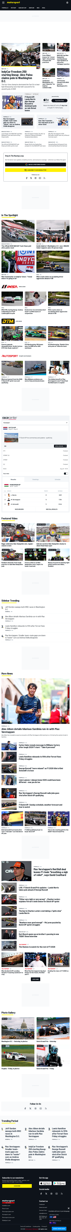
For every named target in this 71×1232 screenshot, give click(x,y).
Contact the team (44, 1210)
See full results (51, 509)
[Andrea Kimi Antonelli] (8, 504)
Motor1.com (5, 1208)
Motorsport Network (31, 1229)
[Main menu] (3, 2)
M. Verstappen (15, 499)
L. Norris (13, 495)
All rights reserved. (44, 1229)
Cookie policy (36, 1226)
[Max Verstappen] (8, 499)
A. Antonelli (14, 504)
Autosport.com (6, 1214)
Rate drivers (19, 509)
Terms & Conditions (25, 1226)
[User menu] (67, 2)
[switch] (65, 474)
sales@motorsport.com (46, 1213)
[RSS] (44, 178)
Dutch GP (12, 427)
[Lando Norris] (8, 495)
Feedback (42, 1204)
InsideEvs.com (6, 1205)
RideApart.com (6, 1220)
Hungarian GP (15, 485)
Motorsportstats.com (8, 1217)
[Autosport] (9, 356)
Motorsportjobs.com (8, 1211)
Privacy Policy (45, 1226)
